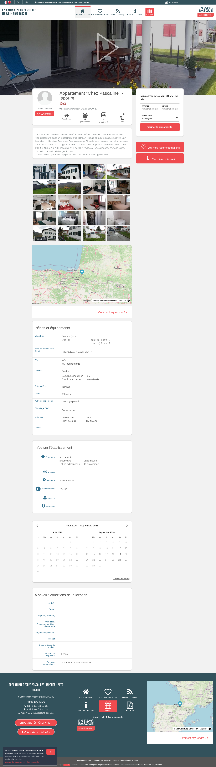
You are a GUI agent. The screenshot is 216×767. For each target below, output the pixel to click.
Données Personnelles (102, 760)
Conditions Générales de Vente (125, 760)
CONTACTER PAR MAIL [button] (38, 731)
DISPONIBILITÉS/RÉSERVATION (36, 722)
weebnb (66, 765)
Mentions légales (84, 760)
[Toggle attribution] (128, 300)
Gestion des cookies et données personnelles (22, 762)
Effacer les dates (121, 578)
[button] (44, 113)
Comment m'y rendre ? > (112, 312)
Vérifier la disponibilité (159, 126)
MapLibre (122, 300)
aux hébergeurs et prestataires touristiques (102, 765)
